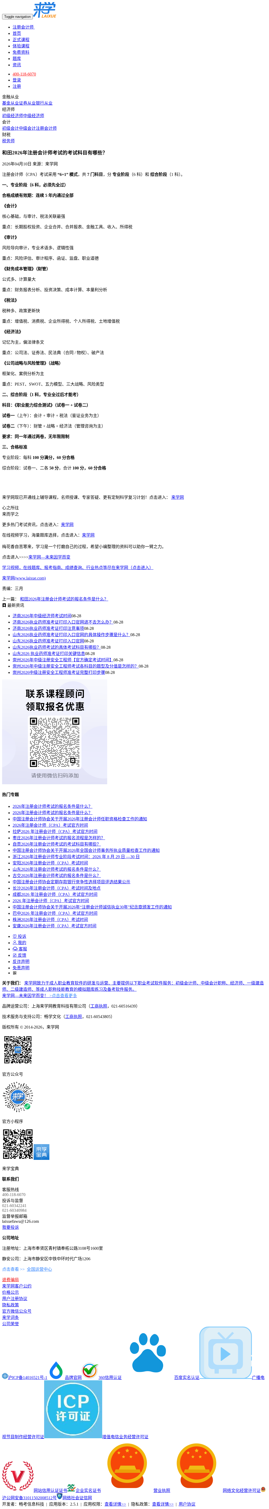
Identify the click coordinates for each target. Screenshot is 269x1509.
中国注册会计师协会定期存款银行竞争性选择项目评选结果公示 (71, 882)
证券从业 (27, 103)
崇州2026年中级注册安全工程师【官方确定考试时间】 (63, 660)
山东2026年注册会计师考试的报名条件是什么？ (57, 869)
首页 (17, 33)
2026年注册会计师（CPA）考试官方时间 (50, 825)
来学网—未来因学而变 (49, 557)
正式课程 (21, 39)
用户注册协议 (14, 1298)
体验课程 (21, 46)
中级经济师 (33, 115)
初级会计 (10, 128)
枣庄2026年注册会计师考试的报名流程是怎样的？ (59, 838)
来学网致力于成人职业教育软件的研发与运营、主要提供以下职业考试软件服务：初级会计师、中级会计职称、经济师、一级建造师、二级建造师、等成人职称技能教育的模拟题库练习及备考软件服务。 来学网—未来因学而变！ (133, 989)
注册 (17, 86)
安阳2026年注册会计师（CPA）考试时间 (50, 863)
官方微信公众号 (17, 1311)
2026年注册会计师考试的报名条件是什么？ (52, 806)
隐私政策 (10, 1305)
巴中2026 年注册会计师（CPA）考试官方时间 (55, 913)
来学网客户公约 (17, 1286)
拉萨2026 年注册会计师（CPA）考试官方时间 (55, 831)
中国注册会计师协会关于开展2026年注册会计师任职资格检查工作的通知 (80, 819)
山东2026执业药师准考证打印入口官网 (48, 641)
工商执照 (98, 1006)
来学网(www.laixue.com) (24, 578)
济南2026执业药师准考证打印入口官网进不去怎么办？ (63, 622)
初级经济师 (12, 115)
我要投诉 (10, 1227)
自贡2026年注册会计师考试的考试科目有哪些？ (57, 844)
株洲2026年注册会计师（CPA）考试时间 (50, 919)
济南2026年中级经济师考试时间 (42, 616)
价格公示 (10, 1292)
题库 (17, 58)
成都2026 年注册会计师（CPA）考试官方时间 (55, 894)
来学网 (177, 497)
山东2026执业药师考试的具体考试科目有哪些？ (57, 647)
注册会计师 (24, 27)
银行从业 (44, 103)
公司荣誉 (10, 1324)
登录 (17, 80)
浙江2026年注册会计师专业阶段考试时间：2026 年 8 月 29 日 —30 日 (76, 856)
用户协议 (187, 1504)
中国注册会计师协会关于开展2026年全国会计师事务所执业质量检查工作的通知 (86, 850)
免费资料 (21, 52)
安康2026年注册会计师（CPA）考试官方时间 (54, 926)
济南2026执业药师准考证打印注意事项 (48, 628)
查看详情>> (115, 1504)
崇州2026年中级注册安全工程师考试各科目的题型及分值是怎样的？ (76, 666)
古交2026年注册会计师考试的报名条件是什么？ (57, 875)
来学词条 (10, 1317)
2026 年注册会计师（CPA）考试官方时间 (51, 901)
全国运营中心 (39, 1269)
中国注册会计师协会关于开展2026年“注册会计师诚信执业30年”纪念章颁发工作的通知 (92, 907)
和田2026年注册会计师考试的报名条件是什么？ (64, 599)
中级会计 (27, 128)
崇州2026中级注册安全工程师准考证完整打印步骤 (59, 672)
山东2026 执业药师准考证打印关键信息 (49, 653)
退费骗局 (10, 1280)
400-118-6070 (24, 74)
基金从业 (10, 103)
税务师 (8, 141)
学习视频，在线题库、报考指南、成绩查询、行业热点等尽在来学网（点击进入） (77, 567)
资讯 (17, 65)
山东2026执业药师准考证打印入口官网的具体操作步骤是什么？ (71, 634)
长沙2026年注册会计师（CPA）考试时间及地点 (57, 888)
